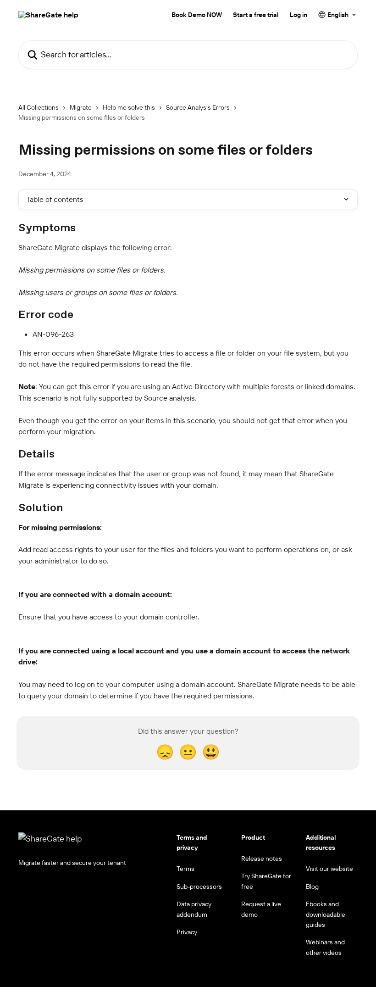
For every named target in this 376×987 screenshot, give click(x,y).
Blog (312, 886)
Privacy (187, 932)
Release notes (261, 858)
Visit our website (329, 868)
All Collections (38, 107)
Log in (298, 14)
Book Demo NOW (196, 14)
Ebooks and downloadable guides (325, 914)
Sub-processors (199, 886)
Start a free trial (256, 14)
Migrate (81, 107)
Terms (185, 868)
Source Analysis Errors (198, 107)
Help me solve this (129, 107)
